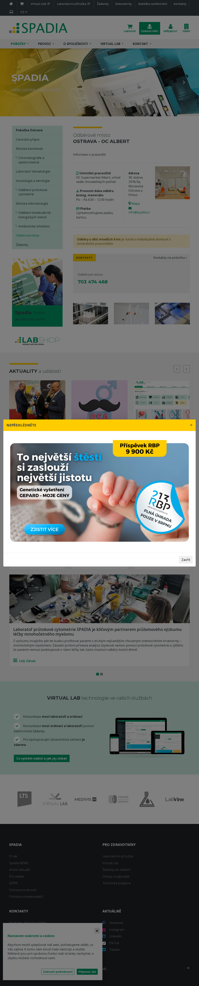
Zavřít (186, 560)
